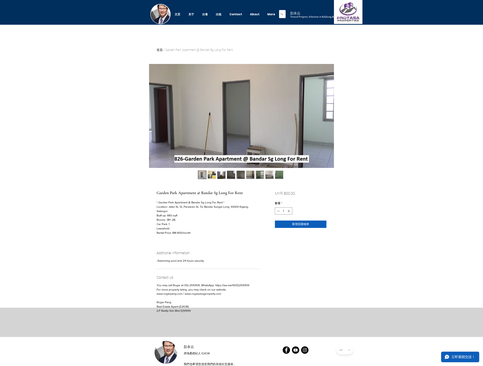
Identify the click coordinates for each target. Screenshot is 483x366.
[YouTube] (295, 350)
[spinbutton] (283, 211)
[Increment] (289, 211)
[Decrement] (278, 211)
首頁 (160, 50)
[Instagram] (304, 350)
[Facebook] (286, 350)
